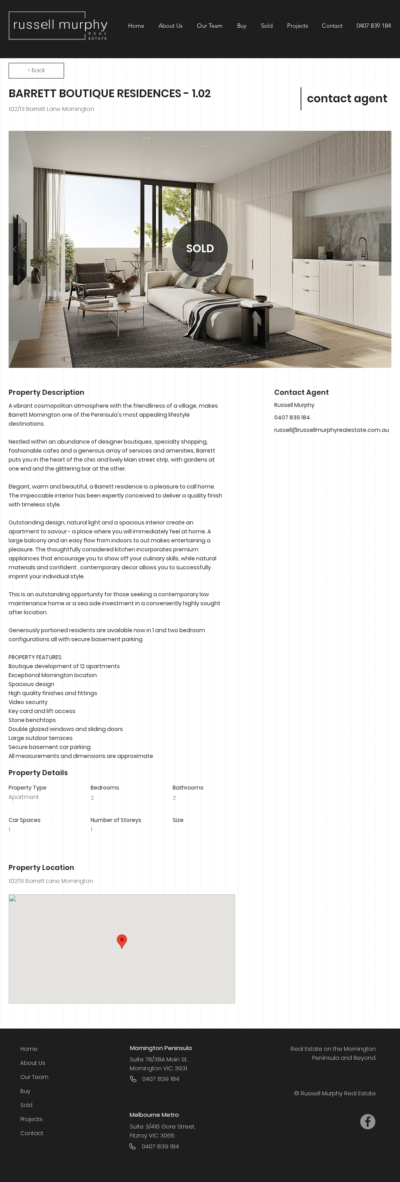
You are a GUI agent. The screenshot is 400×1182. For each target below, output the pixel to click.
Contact (31, 1133)
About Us (32, 1063)
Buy (25, 1091)
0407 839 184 (374, 25)
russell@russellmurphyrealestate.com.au (331, 430)
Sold (26, 1105)
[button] (297, 26)
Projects (31, 1119)
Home (29, 1049)
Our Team (34, 1077)
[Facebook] (367, 1121)
